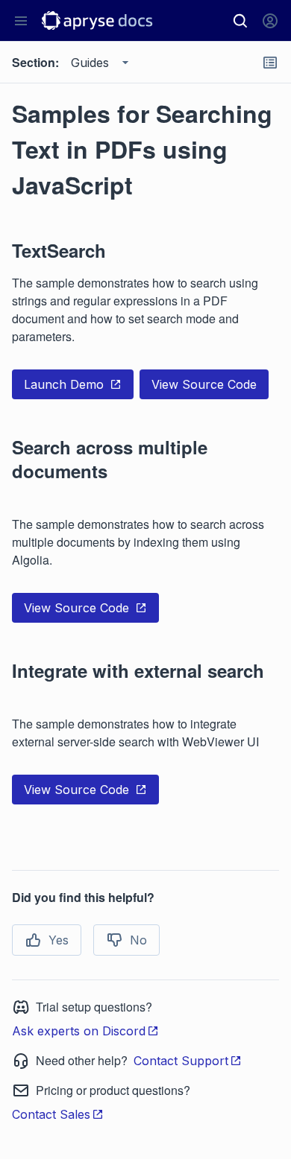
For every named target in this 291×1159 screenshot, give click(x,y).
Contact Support (181, 1060)
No (138, 940)
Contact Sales (51, 1114)
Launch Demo (64, 384)
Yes (58, 940)
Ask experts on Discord (79, 1030)
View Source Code (204, 384)
